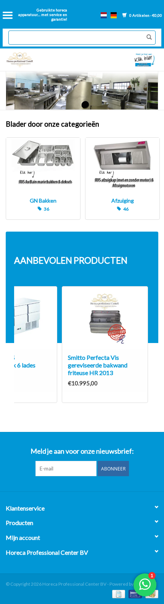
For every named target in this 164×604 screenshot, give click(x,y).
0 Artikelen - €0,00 (145, 15)
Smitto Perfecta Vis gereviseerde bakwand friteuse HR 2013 (97, 365)
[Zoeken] (147, 37)
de (114, 15)
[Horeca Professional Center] (42, 59)
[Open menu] (7, 15)
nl (104, 15)
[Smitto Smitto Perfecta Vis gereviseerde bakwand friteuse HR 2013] (105, 318)
